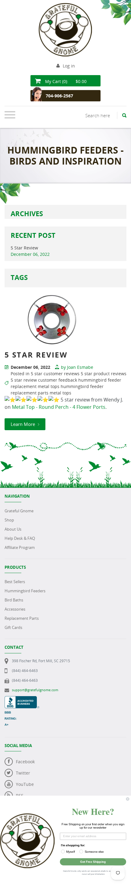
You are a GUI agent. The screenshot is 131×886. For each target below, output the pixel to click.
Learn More (23, 424)
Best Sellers (15, 581)
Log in (69, 66)
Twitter (23, 773)
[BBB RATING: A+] (22, 699)
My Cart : (65, 81)
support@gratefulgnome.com (35, 690)
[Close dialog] (127, 799)
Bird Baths (14, 600)
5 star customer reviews (55, 373)
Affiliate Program (20, 547)
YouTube (25, 784)
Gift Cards (13, 627)
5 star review (24, 380)
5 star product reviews (103, 373)
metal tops (60, 393)
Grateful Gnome (19, 511)
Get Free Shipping (93, 861)
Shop (9, 520)
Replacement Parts (22, 618)
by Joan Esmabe (77, 367)
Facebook (25, 761)
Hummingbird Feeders (25, 591)
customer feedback (57, 380)
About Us (13, 529)
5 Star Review (24, 248)
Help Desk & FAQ (20, 538)
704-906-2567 (59, 96)
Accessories (15, 609)
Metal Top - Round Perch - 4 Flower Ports (58, 407)
